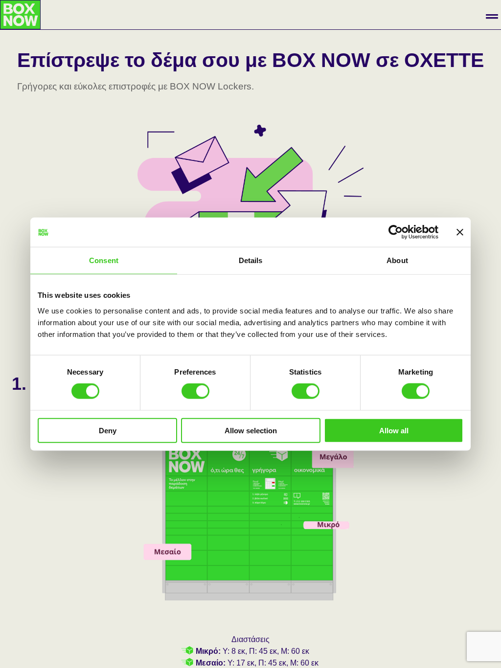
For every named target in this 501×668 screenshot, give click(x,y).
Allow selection (251, 430)
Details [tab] (251, 260)
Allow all (394, 430)
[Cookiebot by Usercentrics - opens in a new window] (395, 232)
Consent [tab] (103, 260)
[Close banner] (459, 232)
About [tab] (397, 260)
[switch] (195, 391)
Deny (107, 430)
